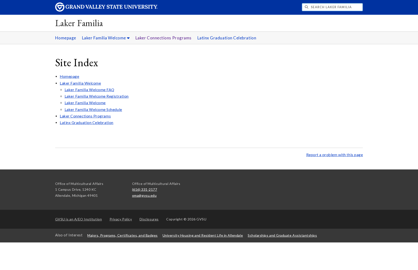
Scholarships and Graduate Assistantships (282, 235)
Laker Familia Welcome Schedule (93, 109)
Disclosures (149, 219)
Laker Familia (79, 23)
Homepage (65, 37)
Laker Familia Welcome (104, 37)
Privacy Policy (121, 219)
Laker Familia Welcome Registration (97, 96)
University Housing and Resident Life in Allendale (203, 235)
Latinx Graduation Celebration (226, 37)
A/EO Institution (78, 219)
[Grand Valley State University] (106, 10)
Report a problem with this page (334, 155)
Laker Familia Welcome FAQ (89, 90)
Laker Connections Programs (163, 37)
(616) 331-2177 (144, 189)
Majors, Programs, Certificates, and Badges (122, 235)
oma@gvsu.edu (144, 195)
